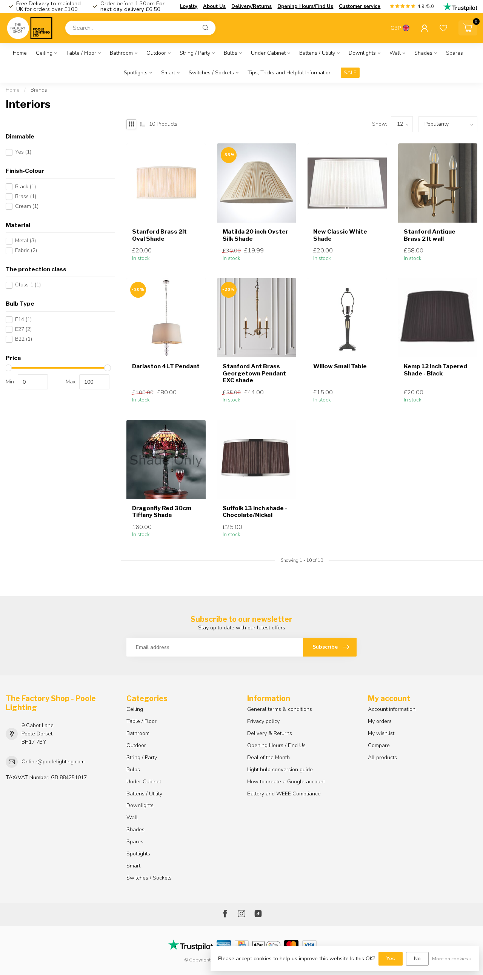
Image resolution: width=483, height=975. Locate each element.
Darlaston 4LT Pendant (166, 366)
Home (20, 53)
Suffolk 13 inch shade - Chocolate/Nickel (255, 511)
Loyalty (188, 6)
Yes (23, 152)
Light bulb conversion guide (280, 769)
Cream (26, 206)
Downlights (362, 53)
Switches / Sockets (211, 72)
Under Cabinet (268, 53)
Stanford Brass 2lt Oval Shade (159, 235)
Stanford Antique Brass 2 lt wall (429, 235)
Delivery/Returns (251, 6)
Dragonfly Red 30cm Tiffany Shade (161, 511)
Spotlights (136, 72)
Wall (395, 53)
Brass (25, 196)
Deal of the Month (268, 757)
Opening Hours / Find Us (276, 745)
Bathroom (121, 53)
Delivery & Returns (269, 733)
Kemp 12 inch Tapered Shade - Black (435, 370)
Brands (39, 90)
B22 (23, 339)
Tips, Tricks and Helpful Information (290, 72)
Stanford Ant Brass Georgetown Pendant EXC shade (254, 373)
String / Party (195, 53)
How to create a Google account (286, 781)
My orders (380, 721)
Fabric (26, 251)
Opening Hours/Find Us (305, 6)
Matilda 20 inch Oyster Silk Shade (255, 235)
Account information (391, 709)
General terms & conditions (279, 709)
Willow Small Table (340, 366)
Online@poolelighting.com (53, 761)
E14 (23, 320)
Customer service (359, 6)
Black (25, 186)
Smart (168, 72)
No (417, 958)
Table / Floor (81, 53)
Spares (454, 53)
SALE (350, 72)
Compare (379, 745)
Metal (25, 241)
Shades (423, 53)
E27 (23, 329)
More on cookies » (452, 958)
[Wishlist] (443, 27)
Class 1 (28, 285)
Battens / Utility (317, 53)
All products (382, 757)
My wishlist (381, 733)
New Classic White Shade (340, 235)
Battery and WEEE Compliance (284, 793)
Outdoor (156, 53)
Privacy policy (263, 721)
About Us (214, 6)
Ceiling (44, 53)
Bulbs (230, 53)
